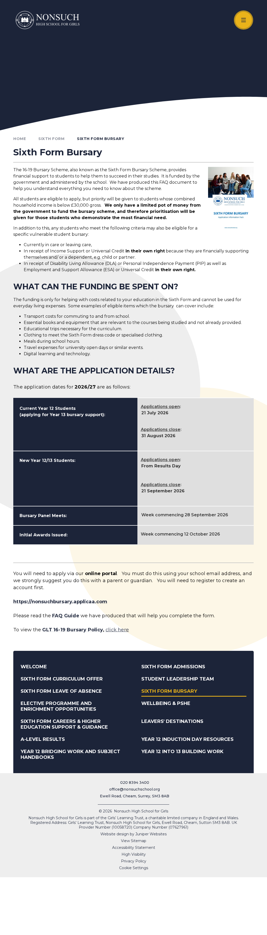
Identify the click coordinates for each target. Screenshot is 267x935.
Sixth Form (51, 138)
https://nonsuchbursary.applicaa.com (60, 602)
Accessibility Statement (133, 847)
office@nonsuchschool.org (134, 789)
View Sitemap (133, 840)
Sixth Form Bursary (100, 138)
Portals (224, 928)
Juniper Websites (151, 834)
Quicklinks (140, 928)
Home (19, 138)
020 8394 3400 (134, 782)
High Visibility (134, 854)
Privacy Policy (133, 861)
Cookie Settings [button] (133, 868)
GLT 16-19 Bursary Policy (72, 630)
